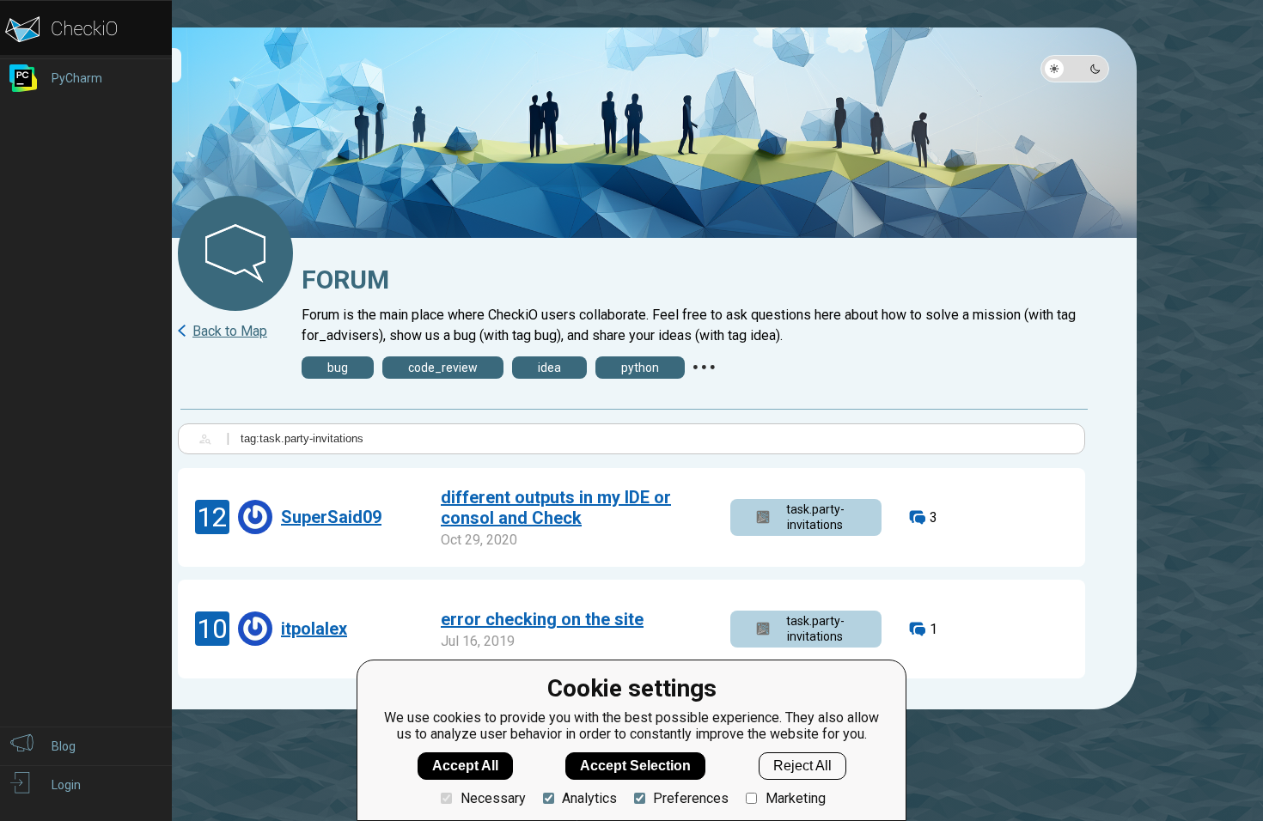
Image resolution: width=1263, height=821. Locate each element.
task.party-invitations (815, 517)
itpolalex (314, 628)
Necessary (493, 798)
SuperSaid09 (331, 517)
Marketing (795, 798)
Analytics (589, 798)
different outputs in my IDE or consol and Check (556, 507)
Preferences (691, 798)
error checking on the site (542, 619)
